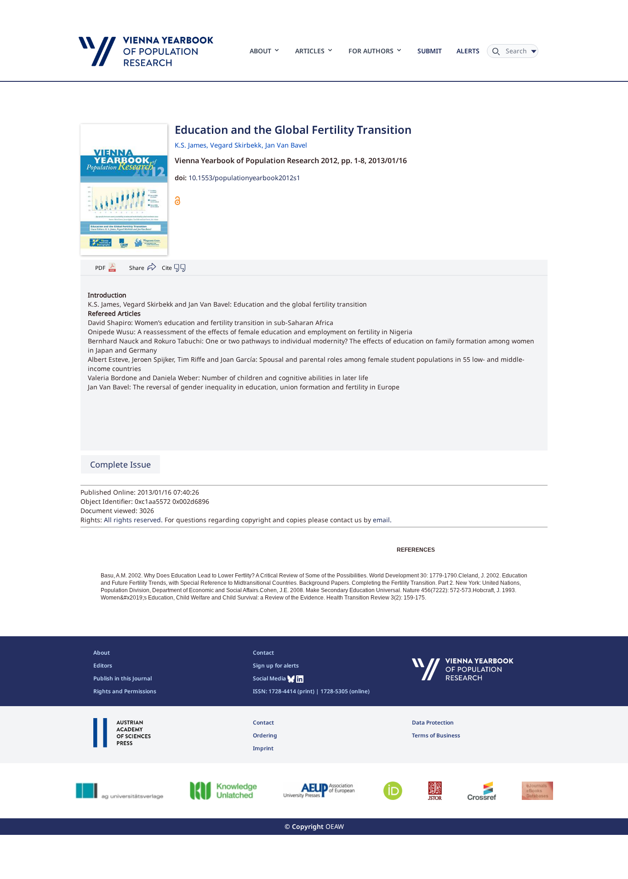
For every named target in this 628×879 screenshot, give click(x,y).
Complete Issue (120, 464)
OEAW (334, 826)
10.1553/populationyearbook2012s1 (244, 177)
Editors (102, 665)
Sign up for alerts (276, 665)
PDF (100, 268)
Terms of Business (436, 735)
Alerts (468, 50)
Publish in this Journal (122, 678)
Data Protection (433, 722)
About (101, 652)
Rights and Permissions (124, 691)
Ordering (265, 735)
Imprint (263, 748)
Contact (263, 652)
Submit (429, 50)
